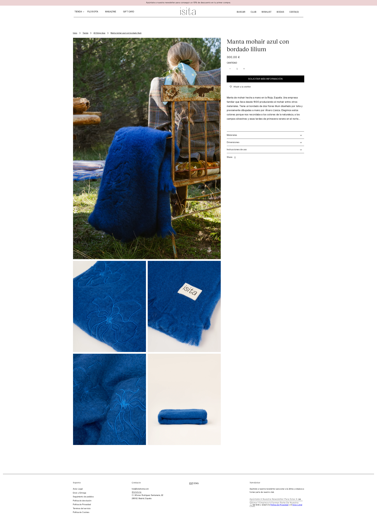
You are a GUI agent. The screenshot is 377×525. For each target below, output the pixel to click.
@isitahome (137, 492)
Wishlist (266, 12)
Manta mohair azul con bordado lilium (126, 33)
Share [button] (230, 157)
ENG (196, 483)
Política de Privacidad (82, 505)
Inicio (75, 33)
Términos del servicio (82, 508)
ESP (191, 483)
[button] (241, 12)
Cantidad (232, 63)
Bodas (280, 12)
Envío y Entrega (79, 493)
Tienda (85, 33)
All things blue (99, 33)
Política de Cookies (81, 512)
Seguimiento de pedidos (83, 497)
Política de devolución (82, 501)
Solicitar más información (265, 79)
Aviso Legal (78, 489)
